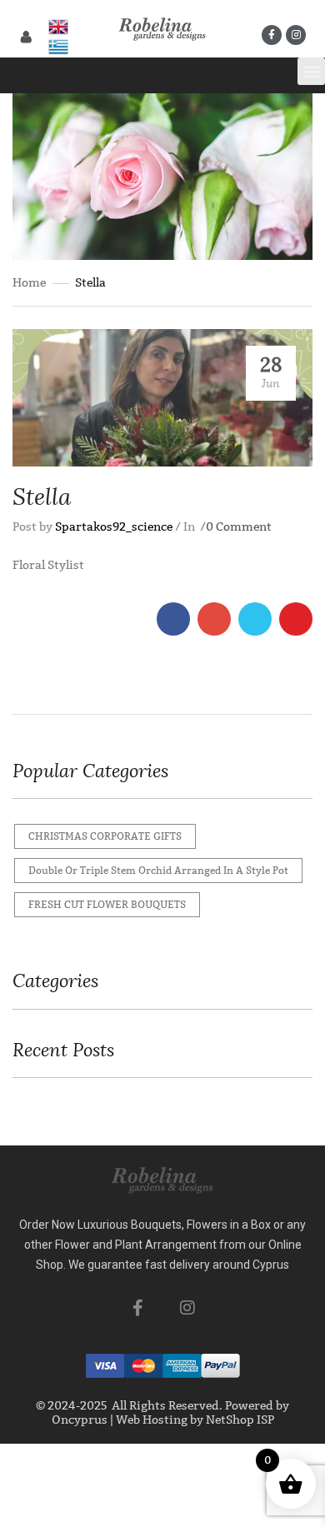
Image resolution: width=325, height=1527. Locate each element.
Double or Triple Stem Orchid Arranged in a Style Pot (158, 870)
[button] (311, 71)
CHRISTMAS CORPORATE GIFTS (105, 836)
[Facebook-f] (272, 35)
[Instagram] (296, 35)
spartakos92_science (113, 527)
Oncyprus (80, 1420)
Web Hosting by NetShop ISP (195, 1420)
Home (29, 283)
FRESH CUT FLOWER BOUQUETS (107, 905)
